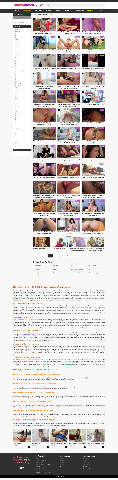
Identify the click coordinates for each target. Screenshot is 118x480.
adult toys (38, 265)
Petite (16, 117)
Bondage (17, 53)
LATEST (59, 10)
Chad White (86, 466)
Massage (17, 106)
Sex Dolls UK (64, 476)
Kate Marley (86, 462)
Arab (16, 35)
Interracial (17, 95)
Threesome (17, 148)
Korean (17, 100)
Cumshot (17, 65)
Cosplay (17, 61)
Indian (16, 93)
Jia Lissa (85, 458)
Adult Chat (100, 10)
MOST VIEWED (80, 10)
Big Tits (17, 47)
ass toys (91, 269)
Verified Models (18, 152)
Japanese (17, 98)
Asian (16, 37)
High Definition (18, 20)
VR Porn (53, 476)
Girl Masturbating (19, 83)
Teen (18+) (17, 146)
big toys (55, 269)
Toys (16, 150)
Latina (16, 102)
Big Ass (17, 43)
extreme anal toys (76, 273)
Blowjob (17, 51)
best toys (37, 269)
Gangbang (17, 79)
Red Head (17, 126)
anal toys (73, 265)
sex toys (55, 265)
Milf (16, 112)
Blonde (16, 49)
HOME (17, 10)
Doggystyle (17, 69)
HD (16, 87)
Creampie (17, 63)
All (16, 17)
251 (86, 255)
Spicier (44, 1)
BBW (16, 39)
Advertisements (40, 468)
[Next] (79, 255)
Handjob (17, 89)
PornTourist (75, 1)
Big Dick (17, 45)
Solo (16, 138)
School (16, 132)
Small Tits (17, 136)
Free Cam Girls (51, 1)
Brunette (17, 55)
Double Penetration (19, 71)
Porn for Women (19, 119)
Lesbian (17, 104)
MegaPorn (58, 476)
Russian (17, 130)
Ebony (16, 73)
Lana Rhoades (86, 464)
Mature (16, 110)
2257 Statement (40, 466)
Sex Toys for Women (77, 269)
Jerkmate (88, 1)
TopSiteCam (82, 1)
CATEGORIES (27, 10)
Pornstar (17, 122)
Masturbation (18, 108)
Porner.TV (29, 1)
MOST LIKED (69, 10)
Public (16, 124)
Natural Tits (18, 113)
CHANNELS (49, 10)
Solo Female (18, 140)
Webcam (17, 154)
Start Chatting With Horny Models (77, 443)
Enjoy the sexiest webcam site (58, 443)
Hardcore (17, 91)
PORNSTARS (39, 10)
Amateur (17, 29)
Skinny (16, 134)
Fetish (16, 75)
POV (16, 116)
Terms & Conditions (41, 460)
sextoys (37, 273)
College (17, 59)
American (17, 31)
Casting (17, 57)
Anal (16, 33)
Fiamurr (85, 460)
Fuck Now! (90, 10)
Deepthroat (17, 67)
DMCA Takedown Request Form (44, 472)
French (16, 77)
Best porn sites (60, 1)
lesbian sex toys (94, 273)
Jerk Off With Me (36, 443)
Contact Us (39, 470)
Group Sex (17, 85)
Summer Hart (86, 468)
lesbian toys (92, 265)
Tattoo (16, 144)
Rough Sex (17, 128)
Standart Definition (19, 22)
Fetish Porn (68, 1)
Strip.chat (16, 445)
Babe (16, 41)
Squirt (16, 142)
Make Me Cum (17, 443)
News (37, 458)
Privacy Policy (39, 462)
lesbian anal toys (58, 273)
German (17, 81)
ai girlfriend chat (37, 1)
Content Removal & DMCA (43, 464)
